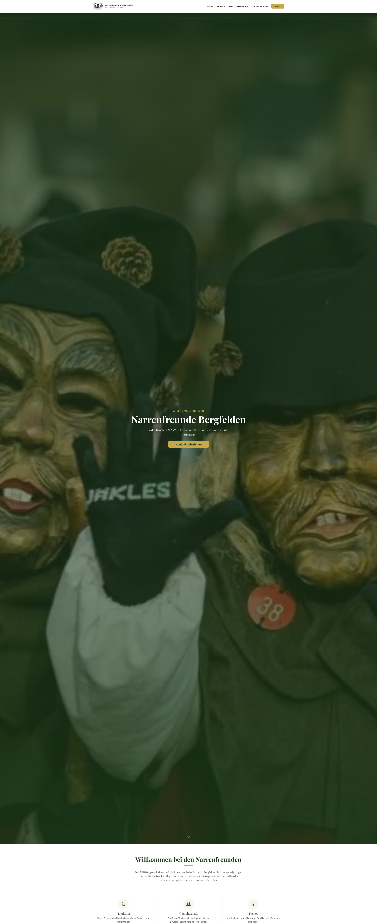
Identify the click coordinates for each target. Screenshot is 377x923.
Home (210, 6)
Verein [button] (220, 6)
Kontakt (277, 6)
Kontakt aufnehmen (189, 444)
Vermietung (242, 6)
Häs (231, 6)
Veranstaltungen (260, 6)
